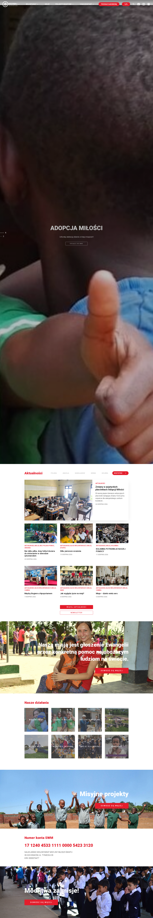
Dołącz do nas (76, 244)
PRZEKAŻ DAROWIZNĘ (109, 4)
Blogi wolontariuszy (78, 545)
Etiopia (63, 548)
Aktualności (100, 483)
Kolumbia (114, 545)
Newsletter (76, 612)
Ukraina (27, 548)
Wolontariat (32, 4)
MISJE (37, 545)
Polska (54, 473)
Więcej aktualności (76, 607)
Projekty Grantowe (64, 4)
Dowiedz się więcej (112, 671)
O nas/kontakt (87, 4)
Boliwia (105, 473)
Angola (66, 473)
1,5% (126, 4)
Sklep (47, 4)
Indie (62, 590)
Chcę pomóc (14, 4)
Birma (93, 473)
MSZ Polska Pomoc (47, 545)
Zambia (27, 590)
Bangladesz (80, 473)
